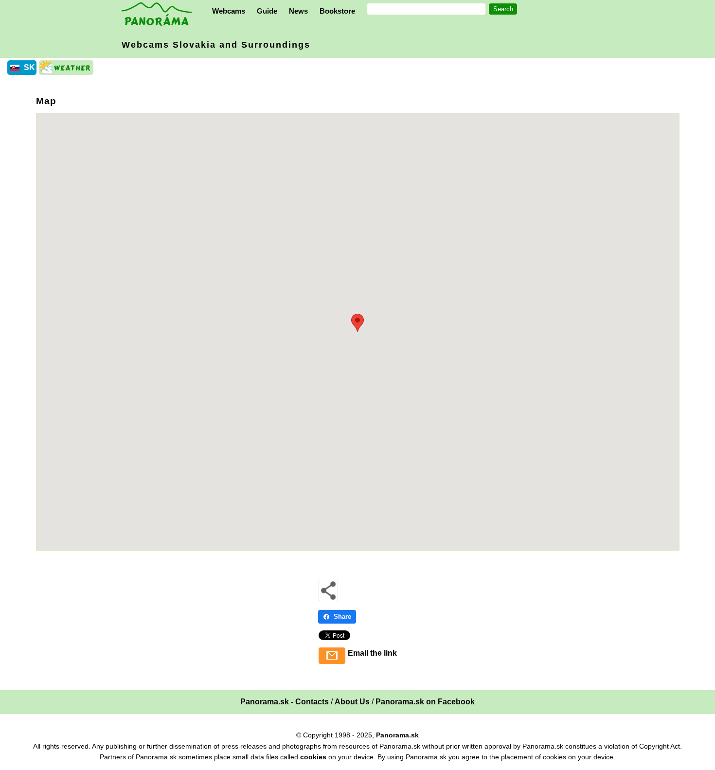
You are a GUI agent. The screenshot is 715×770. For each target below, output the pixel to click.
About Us (352, 702)
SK (29, 67)
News (298, 11)
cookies (313, 757)
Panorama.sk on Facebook (425, 702)
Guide (267, 11)
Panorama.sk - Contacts (284, 702)
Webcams (228, 11)
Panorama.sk (397, 735)
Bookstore (337, 11)
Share (342, 616)
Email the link (372, 653)
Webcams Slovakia (216, 45)
